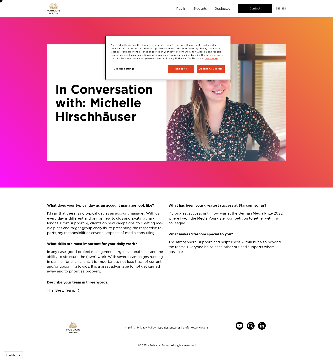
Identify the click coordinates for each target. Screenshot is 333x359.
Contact (255, 8)
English (10, 355)
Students (200, 8)
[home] (54, 8)
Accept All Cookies (211, 68)
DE (278, 8)
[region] (167, 58)
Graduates (222, 8)
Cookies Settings (169, 327)
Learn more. (211, 58)
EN (284, 8)
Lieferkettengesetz (195, 327)
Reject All (181, 68)
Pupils (181, 8)
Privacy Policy (146, 327)
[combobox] (13, 355)
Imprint (130, 327)
